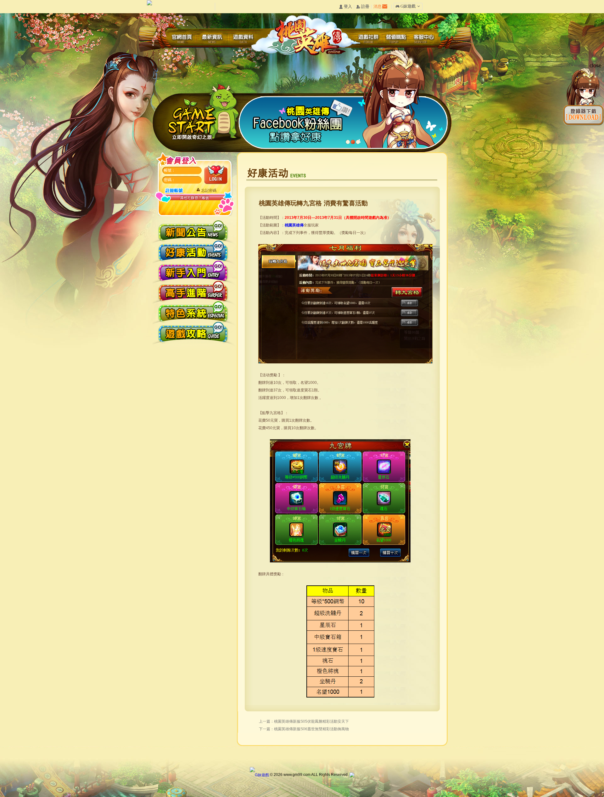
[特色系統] (192, 311)
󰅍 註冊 (362, 7)
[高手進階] (192, 291)
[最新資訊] (212, 38)
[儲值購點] (396, 38)
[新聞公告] (192, 229)
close (595, 65)
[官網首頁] (184, 38)
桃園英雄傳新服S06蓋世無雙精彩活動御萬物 (311, 729)
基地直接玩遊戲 (206, 208)
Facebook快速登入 (181, 208)
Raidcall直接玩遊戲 (168, 208)
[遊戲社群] (368, 38)
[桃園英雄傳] (305, 34)
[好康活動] (192, 250)
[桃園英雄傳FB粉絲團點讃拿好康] (344, 150)
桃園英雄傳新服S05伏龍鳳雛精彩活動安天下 (311, 721)
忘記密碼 (208, 190)
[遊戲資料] (243, 38)
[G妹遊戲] (259, 774)
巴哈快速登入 (194, 208)
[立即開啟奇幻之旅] (204, 113)
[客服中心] (425, 38)
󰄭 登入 (345, 7)
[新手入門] (192, 270)
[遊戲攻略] (192, 332)
